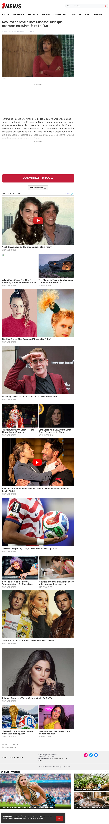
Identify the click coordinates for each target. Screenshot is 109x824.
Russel (32, 31)
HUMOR (87, 14)
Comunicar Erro (36, 188)
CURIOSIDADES (75, 14)
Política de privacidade (16, 757)
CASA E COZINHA (60, 14)
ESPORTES (46, 14)
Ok (59, 818)
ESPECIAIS (98, 14)
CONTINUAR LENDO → (38, 178)
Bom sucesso (10, 747)
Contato (4, 757)
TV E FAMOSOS (18, 14)
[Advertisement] (38, 100)
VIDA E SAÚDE (33, 14)
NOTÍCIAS (5, 14)
